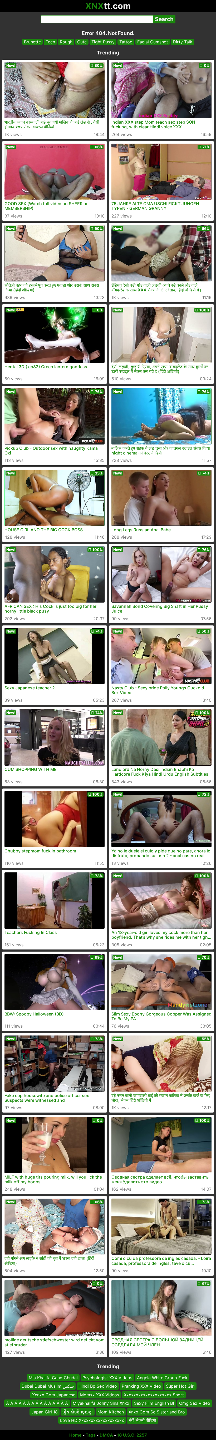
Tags (91, 1435)
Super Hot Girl (180, 1386)
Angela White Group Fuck (162, 1377)
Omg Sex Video (194, 1403)
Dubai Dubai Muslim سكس (48, 1386)
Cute (82, 41)
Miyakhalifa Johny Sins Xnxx (101, 1403)
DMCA (106, 1435)
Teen (50, 41)
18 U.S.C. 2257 (132, 1435)
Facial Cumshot (152, 41)
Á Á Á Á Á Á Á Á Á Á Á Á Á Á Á (37, 1403)
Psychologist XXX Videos (107, 1377)
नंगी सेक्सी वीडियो (142, 1420)
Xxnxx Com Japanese (53, 1394)
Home (75, 1435)
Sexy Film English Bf (154, 1403)
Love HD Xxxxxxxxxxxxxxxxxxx (92, 1420)
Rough (66, 41)
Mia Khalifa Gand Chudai (53, 1377)
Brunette (32, 41)
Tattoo (125, 41)
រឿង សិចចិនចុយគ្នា (77, 1411)
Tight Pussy (103, 41)
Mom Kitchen (110, 1411)
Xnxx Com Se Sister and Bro (157, 1411)
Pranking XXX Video (141, 1386)
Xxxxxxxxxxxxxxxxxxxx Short (154, 1394)
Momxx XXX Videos (99, 1394)
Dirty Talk (182, 41)
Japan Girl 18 (44, 1411)
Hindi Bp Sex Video (97, 1386)
